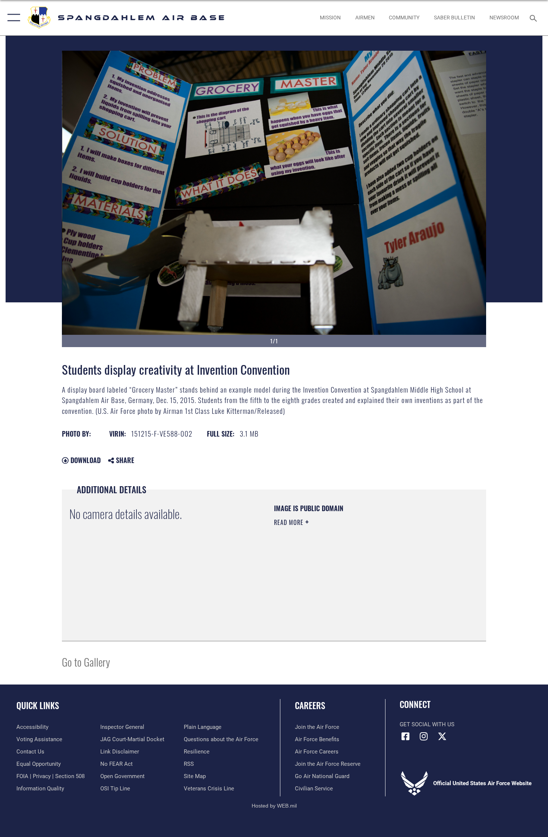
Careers (310, 705)
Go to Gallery (86, 662)
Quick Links (37, 705)
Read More (289, 522)
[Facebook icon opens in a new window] (405, 736)
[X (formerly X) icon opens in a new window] (442, 736)
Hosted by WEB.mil (274, 806)
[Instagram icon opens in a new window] (423, 736)
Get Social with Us (427, 724)
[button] (12, 17)
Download (85, 460)
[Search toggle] (534, 17)
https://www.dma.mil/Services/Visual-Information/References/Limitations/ (361, 580)
